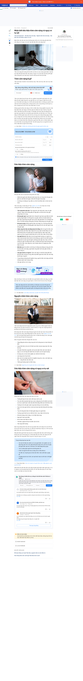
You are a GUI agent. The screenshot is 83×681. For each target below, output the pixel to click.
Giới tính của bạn (18, 136)
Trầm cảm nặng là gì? (19, 35)
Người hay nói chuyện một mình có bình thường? (33, 365)
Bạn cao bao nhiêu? (19, 142)
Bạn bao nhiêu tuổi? (19, 139)
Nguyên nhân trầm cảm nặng (43, 35)
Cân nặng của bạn (18, 145)
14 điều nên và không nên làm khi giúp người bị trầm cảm (35, 126)
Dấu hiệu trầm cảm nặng (30, 35)
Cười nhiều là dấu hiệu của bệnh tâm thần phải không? (36, 292)
